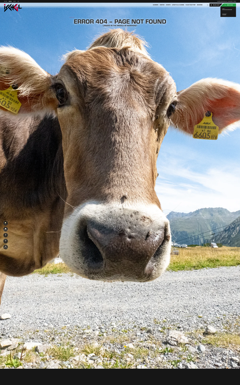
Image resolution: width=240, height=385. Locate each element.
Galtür (5, 1)
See (18, 1)
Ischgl (10, 1)
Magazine (230, 1)
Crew (235, 1)
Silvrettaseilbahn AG (222, 1)
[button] (208, 5)
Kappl (14, 1)
